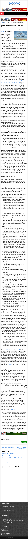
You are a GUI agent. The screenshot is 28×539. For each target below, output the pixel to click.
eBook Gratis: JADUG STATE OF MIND (9, 518)
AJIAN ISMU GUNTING (7, 519)
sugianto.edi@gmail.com (7, 534)
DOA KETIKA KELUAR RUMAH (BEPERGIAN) (21, 448)
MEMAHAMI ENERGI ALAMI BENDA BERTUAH (11, 524)
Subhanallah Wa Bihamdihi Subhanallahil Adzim (12, 457)
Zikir (4, 436)
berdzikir (11, 364)
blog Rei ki (17, 349)
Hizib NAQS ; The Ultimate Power (9, 462)
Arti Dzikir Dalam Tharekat (7, 453)
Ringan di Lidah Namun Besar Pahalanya (11, 455)
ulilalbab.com (14, 537)
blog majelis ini (6, 349)
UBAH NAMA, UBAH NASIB (8, 513)
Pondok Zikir (13, 409)
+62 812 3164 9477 (6, 533)
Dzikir (2, 31)
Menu (2, 13)
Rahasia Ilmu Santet (6, 509)
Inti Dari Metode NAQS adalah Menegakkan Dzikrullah (14, 459)
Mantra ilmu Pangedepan (7, 507)
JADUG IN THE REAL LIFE (7, 522)
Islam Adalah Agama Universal (8, 447)
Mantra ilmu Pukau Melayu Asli (8, 506)
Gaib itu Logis (5, 511)
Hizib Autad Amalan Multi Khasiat (8, 510)
